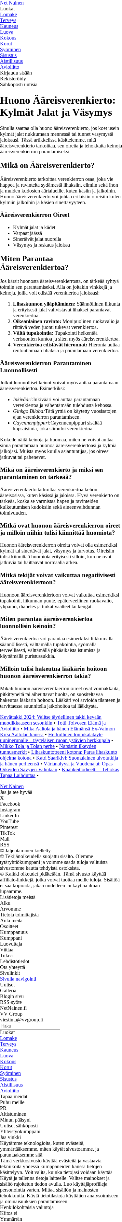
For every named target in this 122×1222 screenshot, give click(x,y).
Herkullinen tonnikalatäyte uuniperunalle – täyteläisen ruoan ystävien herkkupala (55, 737)
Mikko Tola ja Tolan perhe (27, 746)
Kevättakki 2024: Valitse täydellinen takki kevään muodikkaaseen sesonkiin (51, 720)
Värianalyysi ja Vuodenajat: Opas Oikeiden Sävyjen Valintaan (56, 766)
